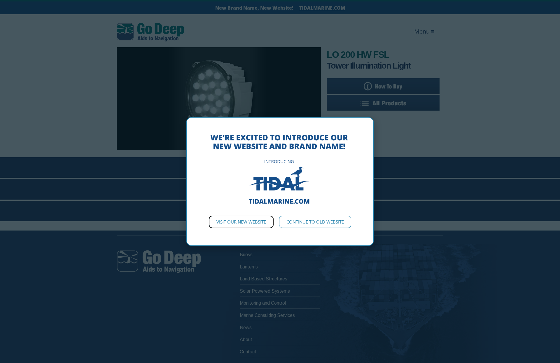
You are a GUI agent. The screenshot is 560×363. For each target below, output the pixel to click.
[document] (280, 181)
